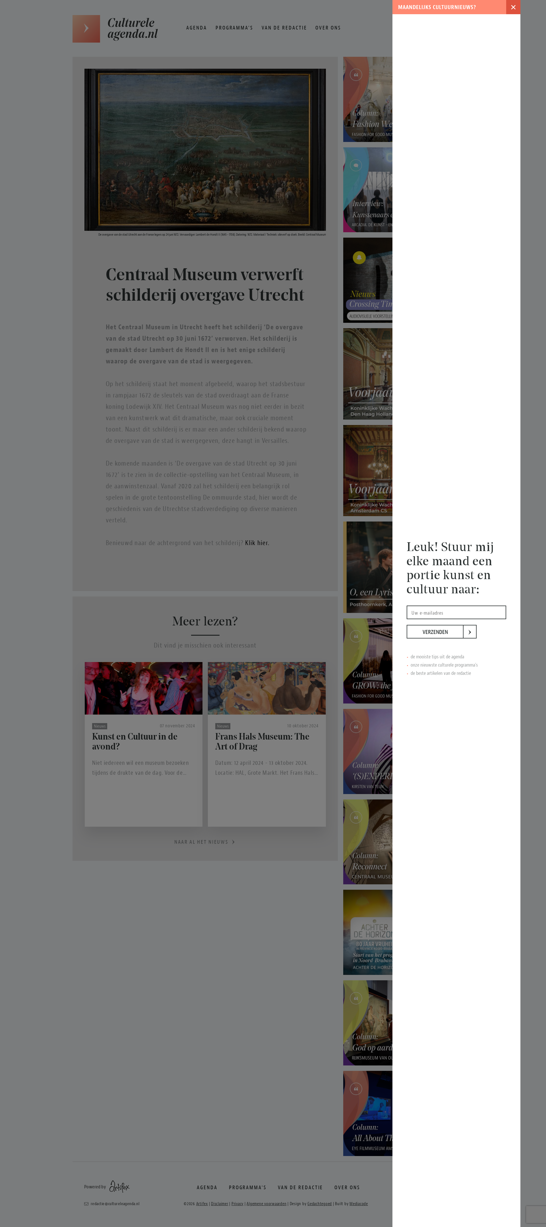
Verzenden (443, 632)
